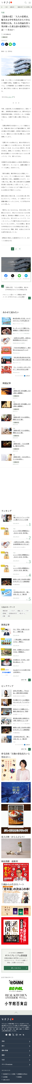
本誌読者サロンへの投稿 (9, 1074)
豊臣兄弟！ (5, 610)
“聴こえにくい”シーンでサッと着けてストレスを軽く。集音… (21, 518)
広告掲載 (5, 1077)
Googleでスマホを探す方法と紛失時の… (21, 671)
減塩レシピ (20, 610)
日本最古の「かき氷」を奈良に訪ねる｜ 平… (21, 661)
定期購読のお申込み (22, 1074)
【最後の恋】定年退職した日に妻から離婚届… (22, 392)
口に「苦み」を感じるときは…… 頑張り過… (21, 630)
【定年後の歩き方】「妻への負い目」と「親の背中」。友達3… (21, 593)
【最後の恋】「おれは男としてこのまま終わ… (22, 458)
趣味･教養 (5, 1050)
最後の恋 (12, 7)
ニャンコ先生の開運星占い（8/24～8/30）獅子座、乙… (21, 569)
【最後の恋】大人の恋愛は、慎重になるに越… (22, 418)
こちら (9, 97)
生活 (6, 7)
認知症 (4, 613)
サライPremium (7, 1064)
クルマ (13, 610)
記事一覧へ (24, 680)
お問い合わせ (6, 1080)
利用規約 (19, 1077)
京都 (4, 616)
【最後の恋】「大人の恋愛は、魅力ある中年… (21, 445)
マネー (27, 610)
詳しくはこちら (16, 968)
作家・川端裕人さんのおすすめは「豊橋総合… (21, 651)
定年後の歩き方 (13, 613)
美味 (3, 1041)
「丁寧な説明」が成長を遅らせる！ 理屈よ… (21, 641)
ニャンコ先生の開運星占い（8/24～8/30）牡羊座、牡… (21, 556)
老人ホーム (22, 613)
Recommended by (19, 375)
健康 (14, 515)
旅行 (3, 1046)
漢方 (9, 616)
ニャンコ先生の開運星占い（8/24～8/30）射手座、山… (21, 532)
